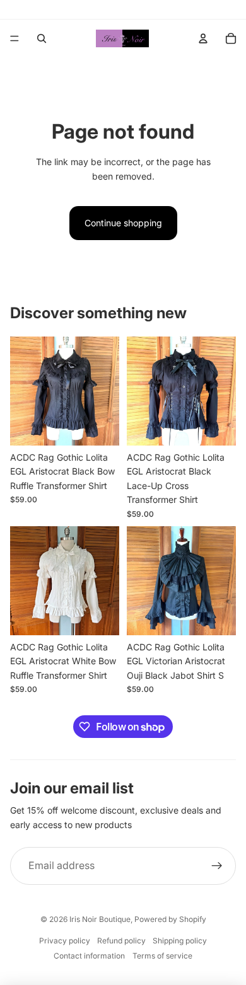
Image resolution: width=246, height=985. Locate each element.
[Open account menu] (203, 38)
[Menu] (14, 38)
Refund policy (121, 940)
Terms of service (162, 955)
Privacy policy (64, 940)
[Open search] (42, 38)
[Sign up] (217, 866)
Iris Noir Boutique (100, 919)
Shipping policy (180, 940)
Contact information (89, 955)
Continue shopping (123, 222)
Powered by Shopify (170, 919)
